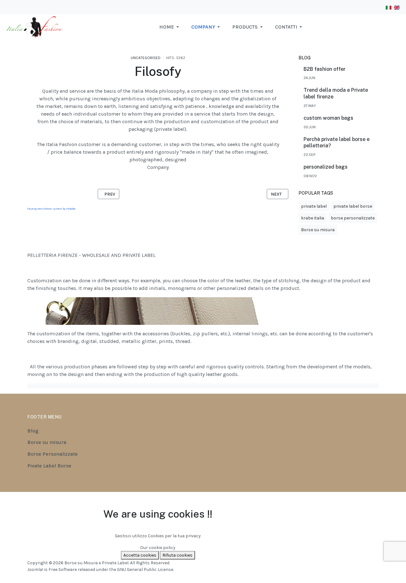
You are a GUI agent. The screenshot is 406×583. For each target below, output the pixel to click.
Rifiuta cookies (177, 555)
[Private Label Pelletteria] (36, 26)
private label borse (352, 206)
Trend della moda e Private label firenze (336, 93)
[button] (170, 27)
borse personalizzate (353, 218)
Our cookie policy (157, 547)
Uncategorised (145, 58)
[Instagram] (359, 505)
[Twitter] (374, 505)
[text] (203, 385)
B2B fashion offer (324, 69)
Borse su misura (318, 229)
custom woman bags (328, 118)
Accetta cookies (139, 555)
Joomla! (35, 569)
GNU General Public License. (145, 569)
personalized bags (326, 167)
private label (314, 206)
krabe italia (312, 218)
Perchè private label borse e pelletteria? (337, 142)
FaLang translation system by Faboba (51, 208)
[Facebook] (350, 505)
